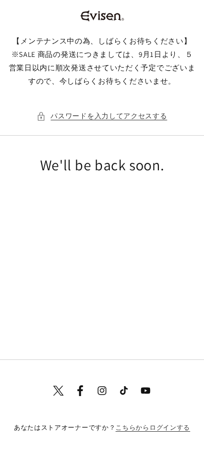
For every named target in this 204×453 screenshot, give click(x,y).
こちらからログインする (152, 427)
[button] (102, 116)
